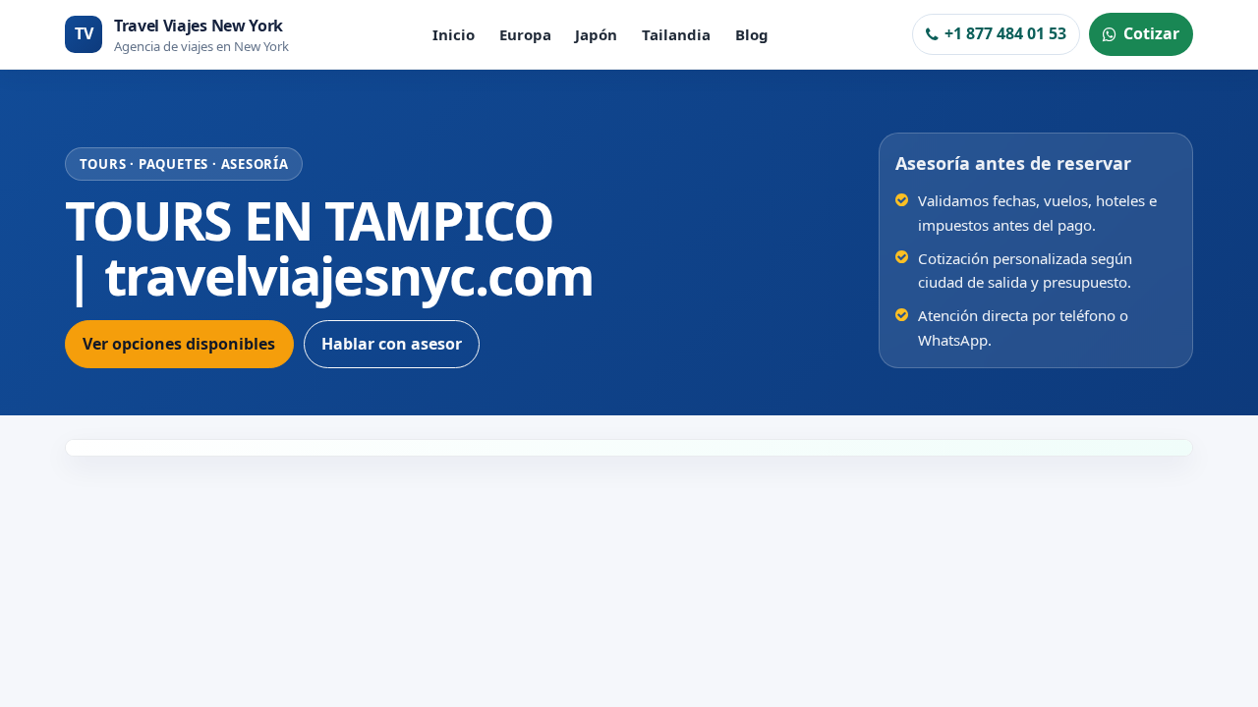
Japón (596, 34)
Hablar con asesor (391, 343)
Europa (525, 34)
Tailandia (676, 34)
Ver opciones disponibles (179, 343)
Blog (752, 34)
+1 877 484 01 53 (1005, 33)
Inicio (453, 34)
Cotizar (1151, 33)
